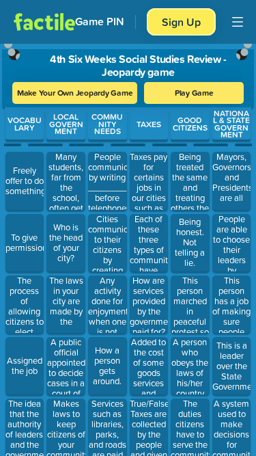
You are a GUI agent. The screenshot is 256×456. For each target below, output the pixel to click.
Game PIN (99, 21)
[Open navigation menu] (237, 22)
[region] (128, 247)
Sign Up (181, 21)
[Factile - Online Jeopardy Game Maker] (44, 22)
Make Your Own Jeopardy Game (75, 92)
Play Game (194, 92)
